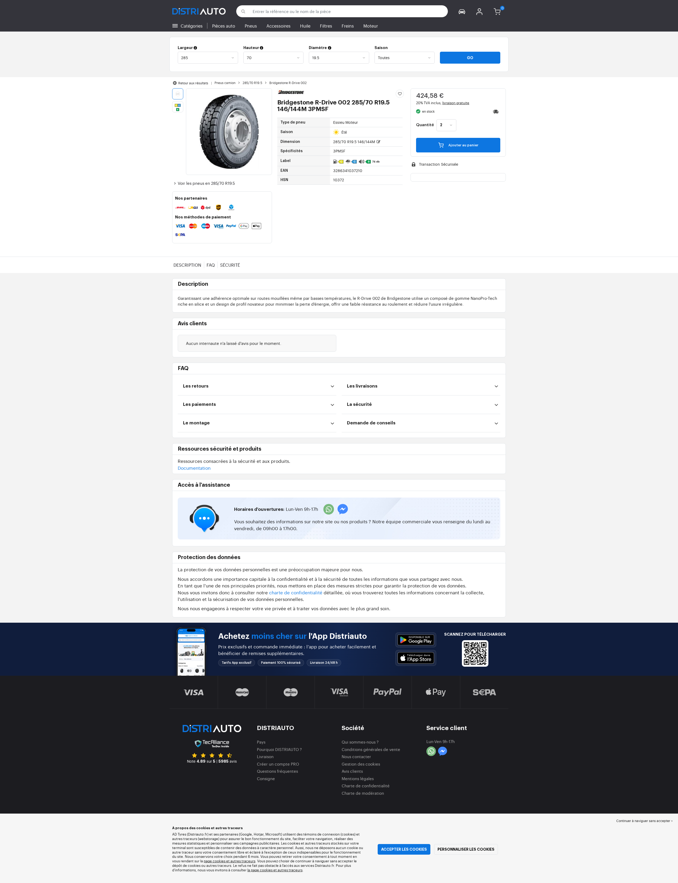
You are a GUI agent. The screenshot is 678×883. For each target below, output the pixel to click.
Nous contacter (356, 756)
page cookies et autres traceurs (229, 861)
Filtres (326, 26)
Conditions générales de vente (371, 749)
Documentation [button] (194, 468)
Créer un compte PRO (278, 764)
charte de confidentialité (295, 592)
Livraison (265, 756)
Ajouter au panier (463, 145)
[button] (462, 11)
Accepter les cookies (404, 849)
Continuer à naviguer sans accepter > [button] (644, 821)
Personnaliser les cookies (466, 849)
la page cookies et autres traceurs (274, 870)
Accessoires (278, 26)
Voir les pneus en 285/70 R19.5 (206, 183)
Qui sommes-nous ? (360, 742)
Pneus (251, 26)
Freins (348, 26)
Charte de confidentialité (366, 785)
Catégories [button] (192, 26)
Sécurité (230, 265)
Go (470, 58)
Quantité (425, 125)
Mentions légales (358, 778)
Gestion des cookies (361, 764)
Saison (381, 48)
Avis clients (352, 771)
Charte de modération (363, 793)
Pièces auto (223, 26)
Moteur (370, 26)
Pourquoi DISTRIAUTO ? (279, 749)
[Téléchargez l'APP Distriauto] (416, 640)
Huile (305, 26)
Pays (261, 742)
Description (187, 265)
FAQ (211, 265)
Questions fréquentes (277, 771)
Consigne (266, 778)
